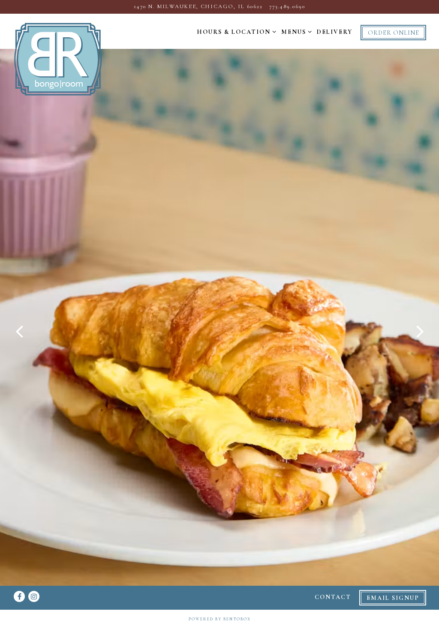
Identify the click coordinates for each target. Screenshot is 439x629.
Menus (295, 32)
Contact (333, 597)
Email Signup (393, 598)
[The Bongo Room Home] (58, 58)
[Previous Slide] (19, 332)
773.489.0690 (287, 6)
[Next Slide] (419, 332)
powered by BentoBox (220, 619)
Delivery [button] (334, 32)
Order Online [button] (393, 32)
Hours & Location (234, 32)
